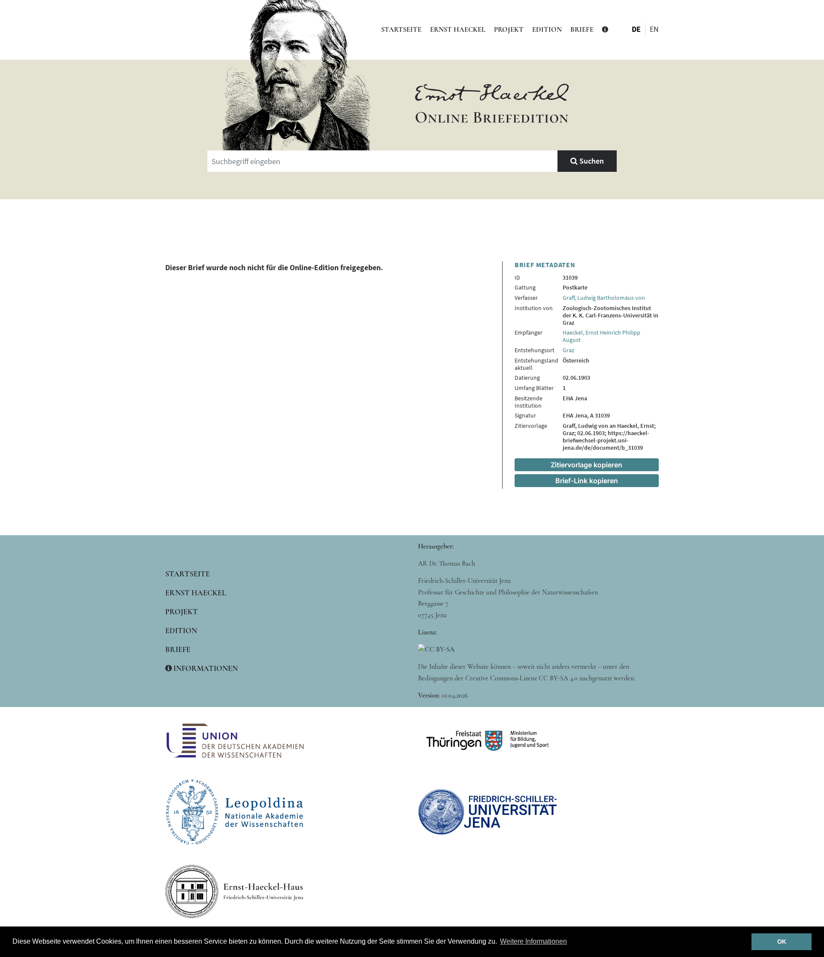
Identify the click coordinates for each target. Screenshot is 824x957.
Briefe (582, 29)
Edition (547, 29)
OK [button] (781, 941)
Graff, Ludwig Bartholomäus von (604, 298)
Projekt (509, 29)
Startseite (401, 29)
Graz (568, 350)
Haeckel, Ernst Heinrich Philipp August (601, 336)
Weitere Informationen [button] (533, 941)
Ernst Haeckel (457, 29)
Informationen (205, 668)
